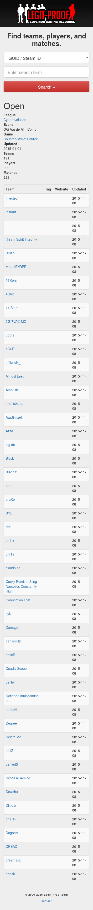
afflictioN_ (13, 362)
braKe (10, 499)
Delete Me (13, 736)
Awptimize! (14, 417)
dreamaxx (13, 860)
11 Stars (12, 307)
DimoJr (11, 805)
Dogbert (12, 832)
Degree (11, 723)
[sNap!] (11, 252)
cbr (8, 526)
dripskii (11, 873)
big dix (11, 444)
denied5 (12, 764)
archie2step (14, 403)
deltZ (9, 750)
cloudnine (13, 567)
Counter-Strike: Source (21, 138)
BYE (9, 513)
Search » (46, 87)
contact (46, 901)
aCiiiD (10, 348)
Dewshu (12, 791)
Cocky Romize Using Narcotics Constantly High (21, 586)
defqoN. (12, 709)
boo (8, 485)
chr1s (10, 554)
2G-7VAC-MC (16, 321)
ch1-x (10, 540)
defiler (10, 682)
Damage (12, 627)
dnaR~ (11, 819)
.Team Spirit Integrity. (22, 239)
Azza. (10, 430)
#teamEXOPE (16, 266)
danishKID (13, 641)
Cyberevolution (15, 119)
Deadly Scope (16, 668)
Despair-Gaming (18, 778)
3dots (10, 335)
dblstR (10, 654)
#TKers (11, 280)
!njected (12, 198)
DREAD (11, 846)
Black (10, 458)
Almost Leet (15, 376)
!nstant (11, 211)
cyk (8, 613)
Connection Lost (18, 600)
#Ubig (10, 294)
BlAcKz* (11, 472)
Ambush (12, 389)
